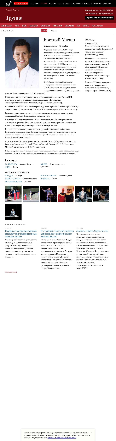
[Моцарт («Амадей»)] (83, 194)
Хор (78, 25)
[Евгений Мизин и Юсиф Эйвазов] (66, 194)
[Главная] (9, 3)
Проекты (88, 3)
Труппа (43, 3)
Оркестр (86, 25)
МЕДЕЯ (44, 164)
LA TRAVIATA (11, 164)
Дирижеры (34, 25)
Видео (68, 3)
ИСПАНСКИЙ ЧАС (49, 176)
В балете (54, 31)
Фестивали (78, 3)
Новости (52, 3)
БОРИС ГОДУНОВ (12, 179)
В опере (44, 30)
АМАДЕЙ (9, 176)
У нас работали (7, 30)
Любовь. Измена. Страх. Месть (92, 231)
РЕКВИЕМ (45, 179)
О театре (97, 3)
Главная (9, 10)
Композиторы (97, 25)
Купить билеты (21, 3)
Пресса (61, 3)
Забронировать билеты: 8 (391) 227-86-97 (99, 10)
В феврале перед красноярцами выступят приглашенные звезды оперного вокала (21, 234)
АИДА (7, 167)
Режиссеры (57, 25)
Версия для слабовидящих (99, 18)
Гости (35, 30)
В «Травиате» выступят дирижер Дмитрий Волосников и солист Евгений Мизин (57, 234)
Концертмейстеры (23, 30)
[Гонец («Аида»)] (13, 194)
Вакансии (107, 3)
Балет (24, 25)
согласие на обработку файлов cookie (62, 438)
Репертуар (34, 3)
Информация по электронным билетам (99, 13)
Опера (17, 25)
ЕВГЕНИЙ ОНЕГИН (13, 182)
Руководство (6, 25)
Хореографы (45, 25)
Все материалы (11, 272)
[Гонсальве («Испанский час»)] (48, 194)
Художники (69, 25)
